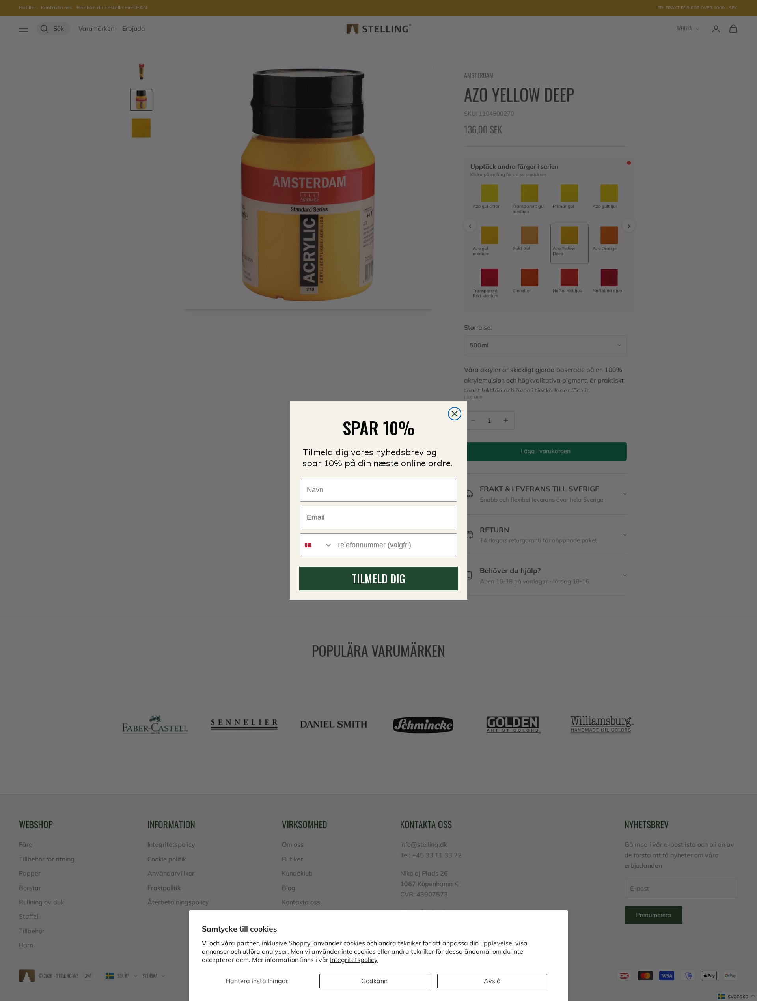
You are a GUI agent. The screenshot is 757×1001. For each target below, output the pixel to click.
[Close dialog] (454, 413)
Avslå (492, 981)
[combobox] (316, 545)
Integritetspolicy (354, 960)
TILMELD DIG (378, 578)
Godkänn (374, 981)
